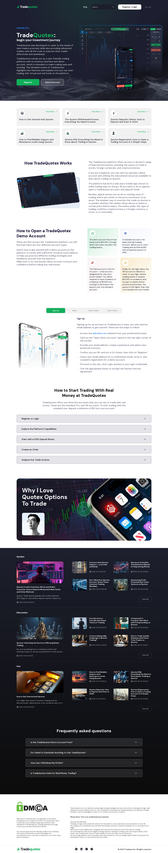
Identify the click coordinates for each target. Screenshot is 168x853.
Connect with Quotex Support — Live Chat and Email (98, 564)
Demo (74, 311)
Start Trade (112, 311)
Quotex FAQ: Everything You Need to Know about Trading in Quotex (141, 675)
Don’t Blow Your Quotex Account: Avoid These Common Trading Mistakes (99, 583)
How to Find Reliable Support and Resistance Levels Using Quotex (98, 675)
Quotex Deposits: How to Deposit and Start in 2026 (99, 691)
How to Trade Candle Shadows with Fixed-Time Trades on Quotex (140, 639)
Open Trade (93, 311)
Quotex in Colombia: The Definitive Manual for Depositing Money (140, 564)
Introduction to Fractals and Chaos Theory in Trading (97, 620)
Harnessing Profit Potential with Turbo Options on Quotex (140, 582)
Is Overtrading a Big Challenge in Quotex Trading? (98, 638)
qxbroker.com (100, 333)
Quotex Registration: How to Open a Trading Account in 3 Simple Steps (141, 692)
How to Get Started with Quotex (31, 696)
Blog (85, 7)
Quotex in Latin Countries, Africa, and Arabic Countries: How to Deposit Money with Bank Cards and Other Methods (38, 589)
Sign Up (56, 311)
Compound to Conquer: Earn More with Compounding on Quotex (140, 621)
